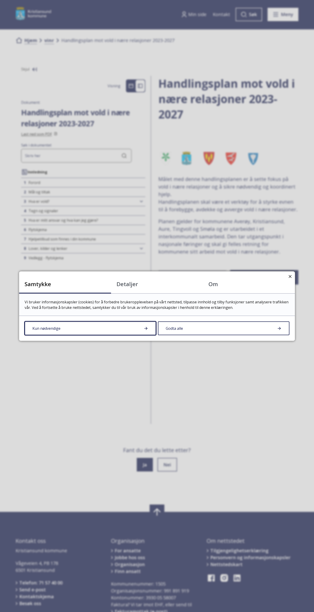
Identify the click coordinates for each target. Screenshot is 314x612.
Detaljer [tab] (127, 284)
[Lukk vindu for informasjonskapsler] (289, 276)
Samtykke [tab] (38, 284)
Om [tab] (213, 284)
